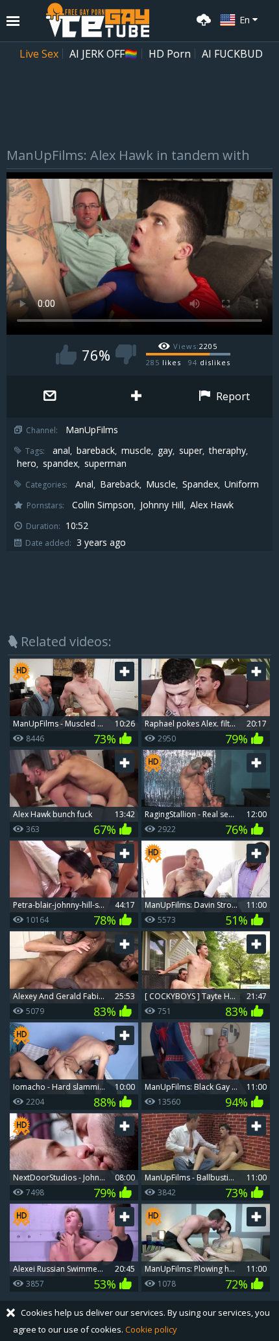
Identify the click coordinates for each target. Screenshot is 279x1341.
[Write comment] (49, 397)
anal (61, 450)
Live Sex (38, 54)
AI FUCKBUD (232, 54)
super (190, 450)
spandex (60, 463)
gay (165, 450)
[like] (66, 354)
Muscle (161, 484)
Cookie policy (151, 1329)
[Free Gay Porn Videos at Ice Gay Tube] (97, 20)
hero (26, 463)
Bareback (120, 484)
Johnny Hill (162, 505)
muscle (136, 450)
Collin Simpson (103, 505)
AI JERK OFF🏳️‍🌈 (103, 54)
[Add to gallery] (136, 397)
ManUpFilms (92, 429)
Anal (84, 484)
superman (105, 463)
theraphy (227, 450)
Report (231, 396)
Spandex (200, 484)
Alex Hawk (212, 505)
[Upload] (201, 18)
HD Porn (170, 54)
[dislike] (125, 354)
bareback (96, 450)
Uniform (241, 484)
